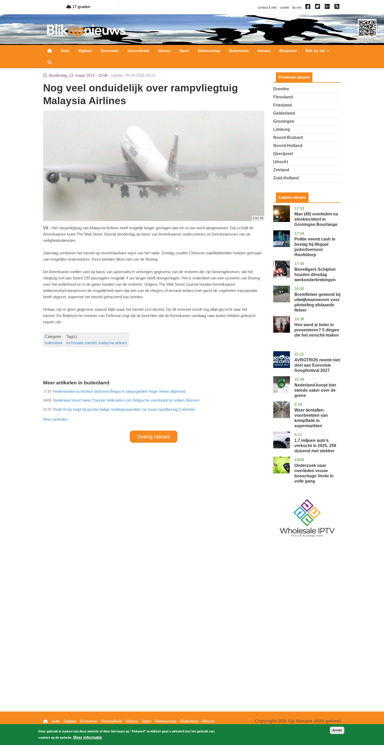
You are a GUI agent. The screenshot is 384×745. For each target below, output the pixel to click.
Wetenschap (209, 51)
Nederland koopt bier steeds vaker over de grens (315, 390)
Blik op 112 (316, 51)
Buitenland (239, 51)
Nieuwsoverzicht (49, 50)
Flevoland (283, 97)
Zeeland (281, 170)
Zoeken (49, 62)
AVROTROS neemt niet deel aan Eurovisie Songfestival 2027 (317, 365)
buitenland (53, 343)
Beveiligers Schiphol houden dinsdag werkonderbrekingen (315, 274)
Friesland (282, 105)
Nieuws (264, 51)
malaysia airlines (112, 343)
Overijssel (283, 153)
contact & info (267, 7)
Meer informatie (87, 737)
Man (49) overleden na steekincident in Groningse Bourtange (316, 219)
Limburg (281, 129)
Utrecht (280, 162)
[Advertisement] (154, 407)
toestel (90, 343)
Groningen (283, 121)
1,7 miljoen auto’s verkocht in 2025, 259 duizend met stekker (315, 445)
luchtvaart (74, 343)
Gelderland (284, 113)
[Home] (86, 31)
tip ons (297, 7)
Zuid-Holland (286, 178)
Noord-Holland (287, 145)
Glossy (164, 51)
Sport (184, 51)
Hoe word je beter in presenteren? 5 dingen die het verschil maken (316, 329)
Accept (337, 730)
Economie (110, 51)
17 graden (80, 6)
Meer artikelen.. (56, 419)
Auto (65, 51)
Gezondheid (138, 51)
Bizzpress (288, 51)
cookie (284, 7)
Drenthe (281, 89)
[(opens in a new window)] (308, 7)
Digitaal (85, 51)
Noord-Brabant (288, 137)
